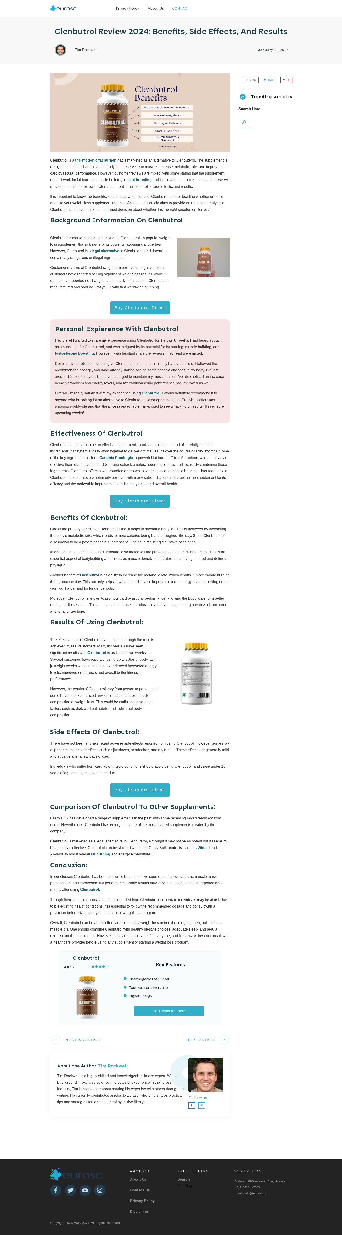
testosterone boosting (74, 353)
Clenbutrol (151, 393)
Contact (137, 1190)
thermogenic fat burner (96, 160)
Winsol (204, 848)
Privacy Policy (142, 1201)
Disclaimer (139, 1211)
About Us (138, 1179)
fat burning (100, 854)
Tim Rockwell (112, 1066)
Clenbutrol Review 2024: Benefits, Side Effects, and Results (171, 31)
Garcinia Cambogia (116, 458)
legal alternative (105, 251)
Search (183, 1179)
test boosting (140, 180)
